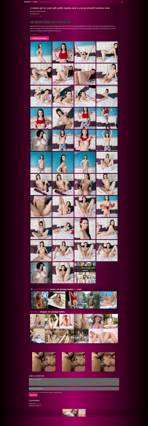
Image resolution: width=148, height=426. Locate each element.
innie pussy (47, 22)
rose (32, 22)
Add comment (33, 394)
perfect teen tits (61, 22)
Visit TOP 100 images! (36, 16)
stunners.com (37, 2)
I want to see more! (39, 38)
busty (53, 22)
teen (68, 22)
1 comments (33, 34)
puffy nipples (38, 22)
